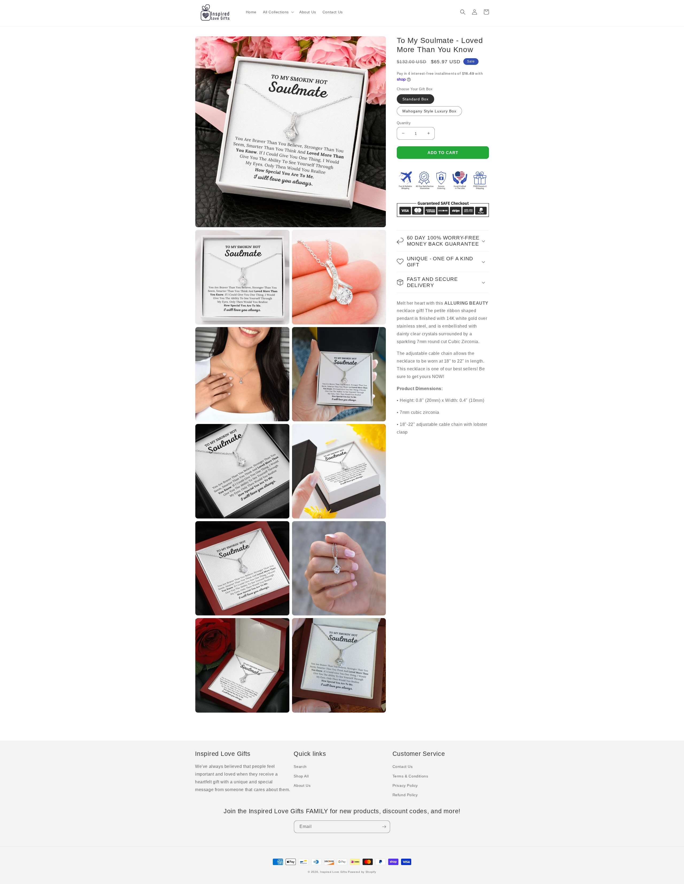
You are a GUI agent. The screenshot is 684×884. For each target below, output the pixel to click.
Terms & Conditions (410, 776)
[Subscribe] (384, 826)
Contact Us (402, 766)
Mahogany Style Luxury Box (429, 111)
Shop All (301, 776)
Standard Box (415, 99)
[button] (278, 12)
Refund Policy (405, 795)
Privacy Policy (405, 785)
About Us (302, 785)
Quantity (404, 123)
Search (300, 766)
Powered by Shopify (362, 871)
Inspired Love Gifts (333, 871)
